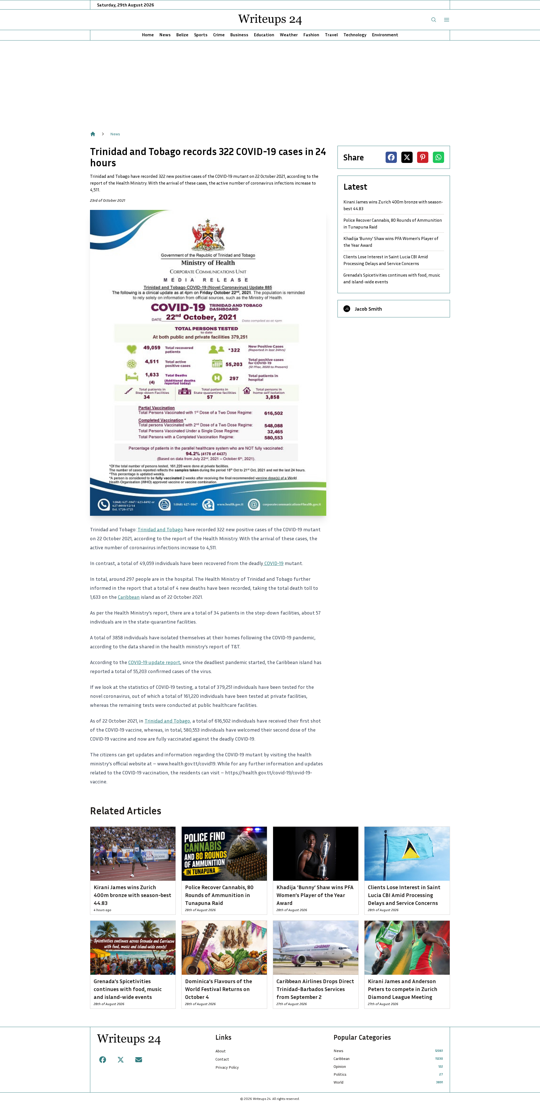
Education (264, 34)
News (165, 34)
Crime (219, 34)
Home (148, 34)
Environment (385, 34)
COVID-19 (273, 563)
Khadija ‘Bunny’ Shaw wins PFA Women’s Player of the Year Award (390, 242)
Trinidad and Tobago (160, 529)
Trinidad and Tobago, (168, 721)
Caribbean (129, 597)
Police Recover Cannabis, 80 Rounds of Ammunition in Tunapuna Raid (392, 223)
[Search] (433, 20)
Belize (182, 34)
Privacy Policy (227, 1067)
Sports (201, 34)
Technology (354, 34)
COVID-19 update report (154, 662)
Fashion (311, 34)
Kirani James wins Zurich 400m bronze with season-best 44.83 (393, 205)
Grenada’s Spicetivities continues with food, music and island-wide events (391, 278)
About (220, 1050)
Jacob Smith (368, 309)
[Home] (93, 134)
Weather (289, 34)
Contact (222, 1059)
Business (239, 34)
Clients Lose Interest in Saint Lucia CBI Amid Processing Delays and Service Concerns (385, 260)
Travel (331, 34)
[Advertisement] (270, 82)
